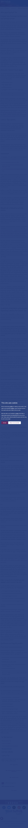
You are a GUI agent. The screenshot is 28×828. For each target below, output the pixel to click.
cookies (11, 406)
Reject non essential (14, 422)
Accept (4, 422)
